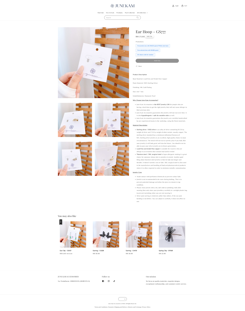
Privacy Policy (146, 307)
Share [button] (140, 66)
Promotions (140, 41)
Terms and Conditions (101, 307)
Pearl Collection (130, 12)
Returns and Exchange (134, 307)
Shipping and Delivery (120, 307)
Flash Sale (101, 12)
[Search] (138, 17)
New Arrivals (110, 12)
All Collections (141, 12)
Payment (110, 307)
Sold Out (157, 60)
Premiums (119, 12)
